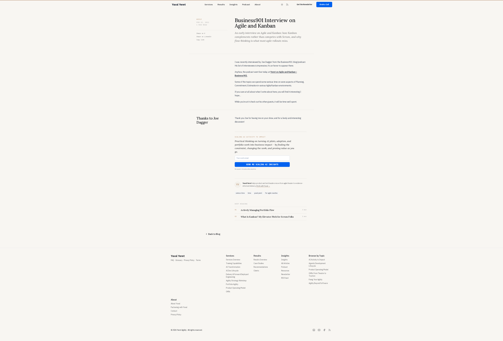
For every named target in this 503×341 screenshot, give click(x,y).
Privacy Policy (189, 260)
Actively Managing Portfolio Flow (257, 210)
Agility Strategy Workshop (236, 280)
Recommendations (261, 267)
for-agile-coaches (271, 193)
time (249, 193)
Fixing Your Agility (315, 279)
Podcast (246, 4)
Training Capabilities (234, 263)
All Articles (285, 263)
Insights (233, 4)
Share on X (200, 33)
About (257, 4)
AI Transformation (233, 267)
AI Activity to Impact (317, 259)
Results (221, 4)
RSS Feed (284, 278)
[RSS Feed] (287, 4)
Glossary (178, 260)
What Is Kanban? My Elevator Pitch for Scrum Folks (267, 216)
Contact (174, 311)
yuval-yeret (258, 193)
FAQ (172, 260)
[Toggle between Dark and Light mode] (282, 4)
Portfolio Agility (232, 284)
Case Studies (259, 263)
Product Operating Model (235, 288)
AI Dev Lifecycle (232, 270)
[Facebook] (324, 330)
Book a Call (324, 4)
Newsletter (285, 274)
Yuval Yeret (178, 256)
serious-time (240, 193)
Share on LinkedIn (203, 37)
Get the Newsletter (304, 4)
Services (209, 4)
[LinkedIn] (313, 330)
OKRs (228, 291)
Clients (256, 270)
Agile (199, 19)
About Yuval (175, 303)
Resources (285, 270)
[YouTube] (319, 330)
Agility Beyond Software (318, 283)
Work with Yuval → (263, 186)
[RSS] (329, 330)
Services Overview (233, 259)
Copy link (200, 40)
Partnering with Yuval (179, 307)
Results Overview (260, 259)
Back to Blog (214, 234)
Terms (198, 260)
